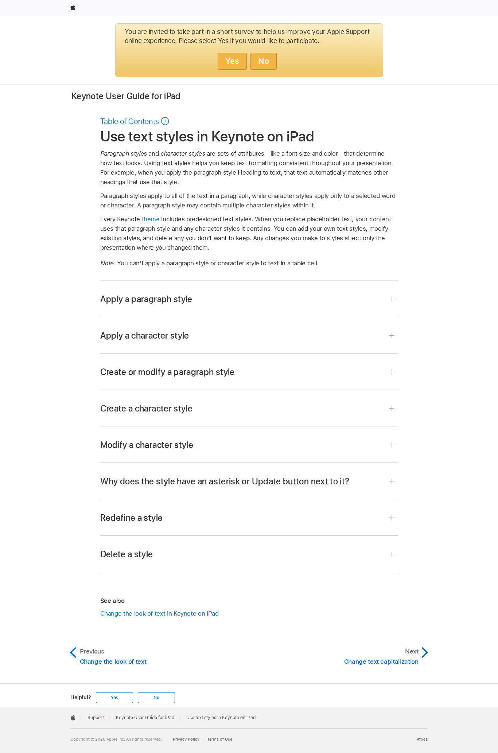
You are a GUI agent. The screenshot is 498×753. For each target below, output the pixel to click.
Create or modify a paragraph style (167, 372)
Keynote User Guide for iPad (126, 96)
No (263, 61)
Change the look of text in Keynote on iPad (159, 613)
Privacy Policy (186, 739)
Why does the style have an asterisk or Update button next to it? (225, 481)
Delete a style (126, 554)
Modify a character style (147, 445)
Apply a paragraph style (146, 299)
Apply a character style (144, 335)
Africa (422, 739)
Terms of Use (219, 739)
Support (95, 717)
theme (151, 219)
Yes (232, 61)
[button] (135, 121)
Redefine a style (131, 517)
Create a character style (146, 408)
